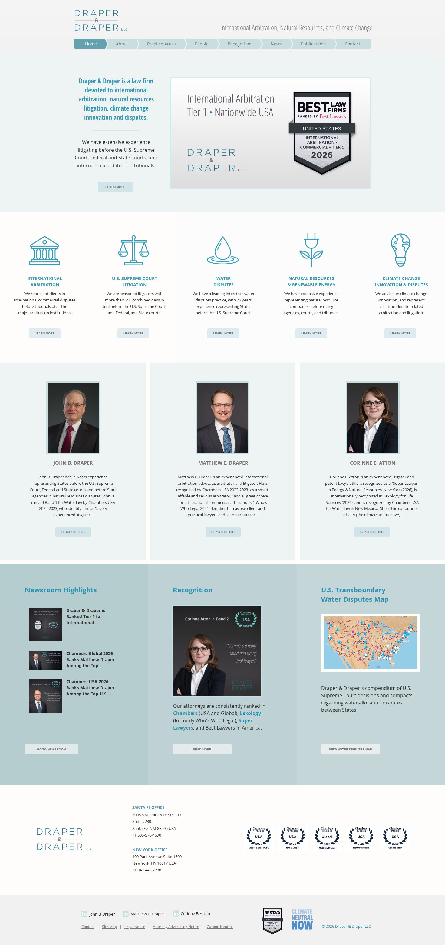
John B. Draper (102, 914)
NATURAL (299, 278)
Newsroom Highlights (61, 589)
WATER (223, 278)
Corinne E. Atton (195, 913)
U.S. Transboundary (353, 589)
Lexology (250, 713)
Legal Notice (134, 926)
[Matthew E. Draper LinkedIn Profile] (125, 913)
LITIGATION (134, 285)
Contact (87, 926)
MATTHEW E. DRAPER (223, 463)
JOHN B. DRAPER (73, 463)
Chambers (185, 713)
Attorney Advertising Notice (176, 926)
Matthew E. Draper (147, 914)
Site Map (109, 926)
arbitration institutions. (50, 312)
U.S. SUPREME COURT (134, 278)
